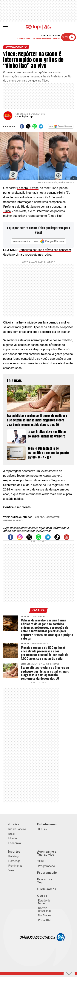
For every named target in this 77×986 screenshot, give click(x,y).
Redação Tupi (26, 116)
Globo (40, 517)
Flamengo (14, 861)
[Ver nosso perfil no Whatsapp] (38, 539)
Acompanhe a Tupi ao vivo (46, 853)
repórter (54, 517)
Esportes (13, 851)
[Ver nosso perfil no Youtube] (66, 539)
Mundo (12, 838)
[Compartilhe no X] (28, 127)
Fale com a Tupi (45, 881)
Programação (46, 866)
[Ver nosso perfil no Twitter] (29, 539)
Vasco (12, 870)
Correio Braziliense (44, 909)
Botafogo (14, 856)
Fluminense (15, 865)
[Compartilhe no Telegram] (41, 127)
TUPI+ (41, 861)
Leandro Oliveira (27, 188)
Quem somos (46, 889)
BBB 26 (42, 829)
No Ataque (44, 915)
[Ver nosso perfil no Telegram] (48, 539)
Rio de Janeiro (30, 206)
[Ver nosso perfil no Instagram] (20, 539)
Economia (14, 843)
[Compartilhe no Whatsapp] (34, 127)
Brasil (11, 833)
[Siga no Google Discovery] (61, 127)
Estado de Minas (44, 902)
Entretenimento (48, 824)
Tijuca (7, 211)
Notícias (13, 824)
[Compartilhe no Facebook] (22, 127)
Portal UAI (44, 920)
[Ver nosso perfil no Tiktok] (57, 539)
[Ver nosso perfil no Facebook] (10, 539)
